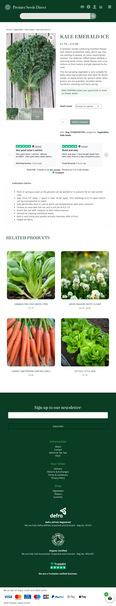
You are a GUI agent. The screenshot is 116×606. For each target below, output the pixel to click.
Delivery (58, 468)
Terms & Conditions (58, 474)
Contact (58, 449)
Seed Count (66, 106)
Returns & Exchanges (58, 471)
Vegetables (18, 29)
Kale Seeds (29, 29)
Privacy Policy (58, 477)
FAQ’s (58, 455)
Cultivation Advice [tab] (21, 183)
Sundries (58, 497)
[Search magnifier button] (93, 16)
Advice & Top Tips (58, 452)
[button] (51, 37)
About (58, 446)
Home (9, 29)
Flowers (58, 494)
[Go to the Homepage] (25, 7)
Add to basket (80, 122)
